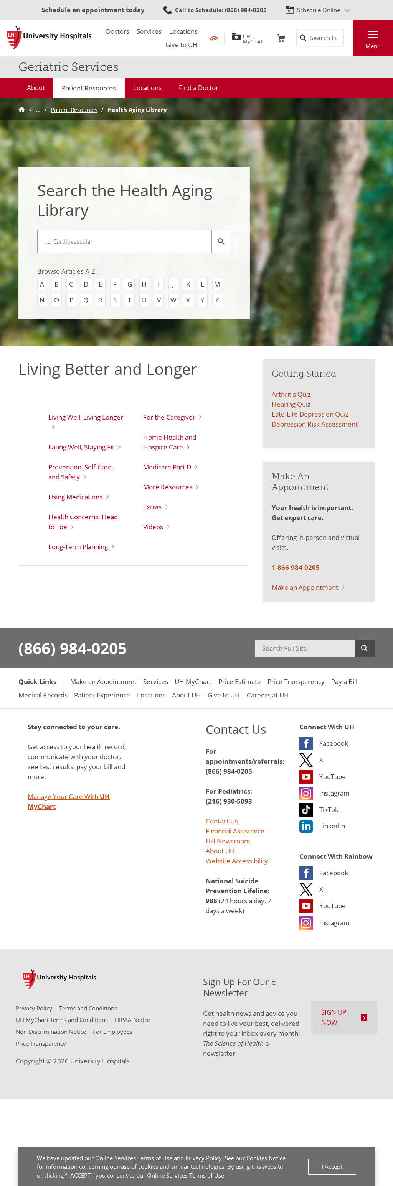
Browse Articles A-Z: (67, 271)
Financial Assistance (235, 830)
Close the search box (348, 38)
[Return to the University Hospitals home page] (49, 37)
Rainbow (214, 38)
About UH (220, 850)
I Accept (332, 1166)
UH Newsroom (228, 840)
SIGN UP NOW (333, 1017)
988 (211, 900)
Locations (147, 87)
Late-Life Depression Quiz (310, 413)
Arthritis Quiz (291, 394)
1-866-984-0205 (296, 567)
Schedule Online (318, 10)
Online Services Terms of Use (133, 1158)
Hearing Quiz (291, 403)
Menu (373, 46)
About (36, 87)
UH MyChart (253, 38)
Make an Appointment (305, 587)
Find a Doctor (198, 87)
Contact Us (222, 820)
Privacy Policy (203, 1158)
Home (21, 109)
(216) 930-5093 (229, 800)
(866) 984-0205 (72, 648)
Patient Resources (89, 87)
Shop (281, 38)
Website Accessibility (237, 860)
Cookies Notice (266, 1158)
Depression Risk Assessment (315, 423)
